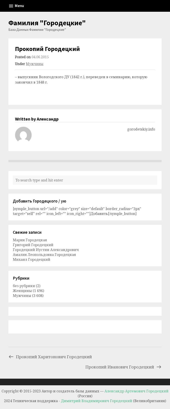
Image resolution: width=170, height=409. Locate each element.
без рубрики (24, 285)
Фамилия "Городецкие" (47, 22)
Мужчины (34, 64)
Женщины (22, 290)
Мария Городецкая (30, 240)
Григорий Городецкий (33, 244)
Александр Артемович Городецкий (136, 391)
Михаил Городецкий (31, 259)
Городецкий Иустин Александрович (46, 249)
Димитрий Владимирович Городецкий (97, 400)
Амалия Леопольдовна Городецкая (44, 254)
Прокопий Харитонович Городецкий (54, 356)
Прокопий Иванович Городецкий (119, 367)
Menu (19, 5)
